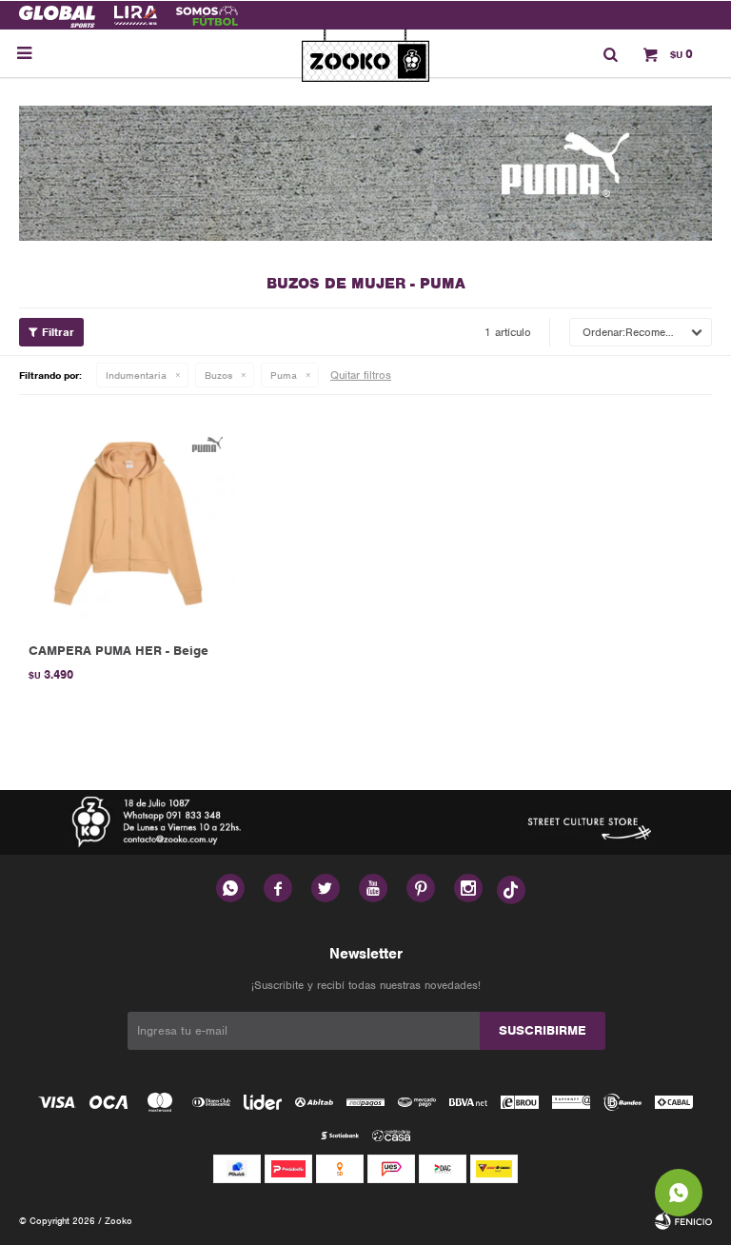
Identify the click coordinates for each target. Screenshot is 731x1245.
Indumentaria (136, 375)
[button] (610, 53)
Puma (283, 375)
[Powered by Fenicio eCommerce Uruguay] (683, 1221)
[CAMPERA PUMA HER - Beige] (128, 523)
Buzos (218, 375)
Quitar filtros (360, 375)
